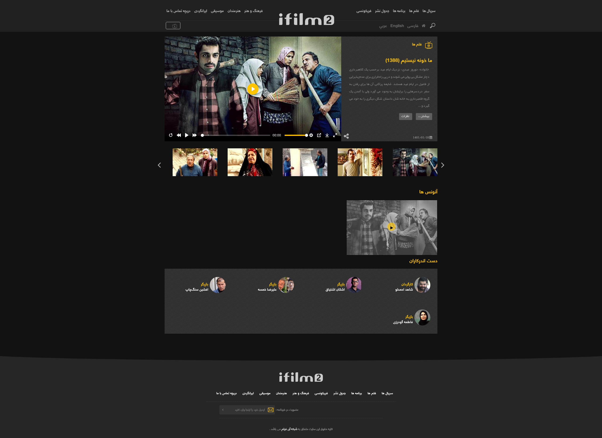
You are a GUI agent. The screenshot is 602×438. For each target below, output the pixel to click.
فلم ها (414, 10)
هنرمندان (234, 10)
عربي (383, 25)
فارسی (412, 25)
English (397, 25)
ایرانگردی (200, 10)
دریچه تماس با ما (178, 10)
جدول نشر (382, 10)
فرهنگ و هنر (253, 10)
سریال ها (429, 10)
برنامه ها (399, 10)
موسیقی (217, 10)
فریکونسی (363, 10)
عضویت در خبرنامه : (287, 409)
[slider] (235, 135)
